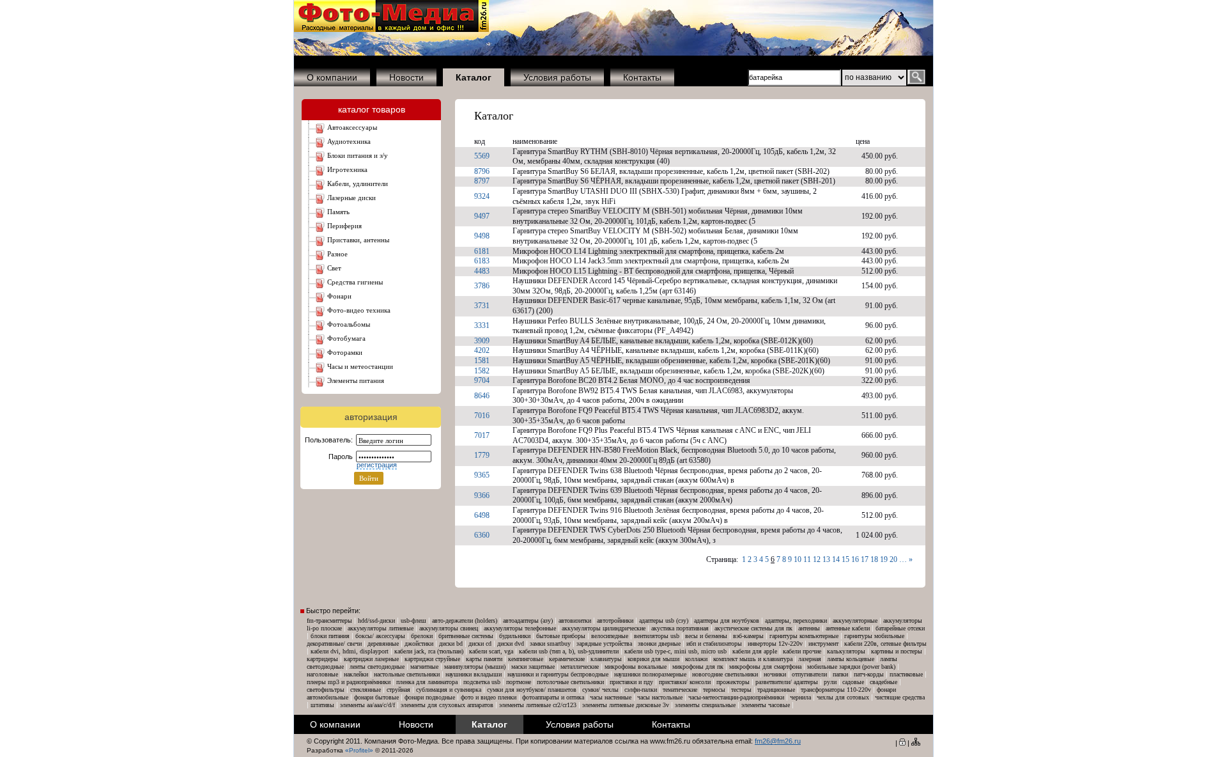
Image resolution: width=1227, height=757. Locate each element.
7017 (482, 435)
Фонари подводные (430, 697)
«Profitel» (359, 750)
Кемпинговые (525, 658)
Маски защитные (533, 666)
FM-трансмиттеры (329, 620)
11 (807, 559)
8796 (482, 171)
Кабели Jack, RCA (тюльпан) (428, 651)
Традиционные (776, 689)
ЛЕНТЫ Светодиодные (377, 666)
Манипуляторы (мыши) (474, 666)
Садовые (853, 681)
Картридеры (322, 658)
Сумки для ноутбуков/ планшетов (531, 689)
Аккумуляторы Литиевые (380, 628)
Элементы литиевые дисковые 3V (625, 704)
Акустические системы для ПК (753, 628)
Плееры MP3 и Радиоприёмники (348, 681)
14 (836, 559)
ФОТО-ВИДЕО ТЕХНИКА (358, 310)
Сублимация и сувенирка (448, 689)
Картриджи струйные (432, 658)
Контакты (642, 77)
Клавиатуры (606, 658)
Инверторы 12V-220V (775, 643)
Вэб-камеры (748, 635)
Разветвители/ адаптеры (786, 681)
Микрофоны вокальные (636, 666)
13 (826, 559)
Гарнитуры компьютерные (803, 635)
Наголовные (322, 674)
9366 (482, 495)
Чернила (800, 697)
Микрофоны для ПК (697, 666)
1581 (482, 360)
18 (874, 559)
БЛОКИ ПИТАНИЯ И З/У (357, 155)
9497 (482, 216)
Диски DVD (510, 643)
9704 (482, 380)
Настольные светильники (407, 674)
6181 (482, 251)
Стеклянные (365, 689)
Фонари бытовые (376, 697)
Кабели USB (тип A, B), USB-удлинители (569, 651)
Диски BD (451, 643)
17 (864, 559)
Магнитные (424, 666)
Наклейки (356, 674)
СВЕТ (334, 268)
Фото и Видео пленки (488, 697)
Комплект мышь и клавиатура (752, 658)
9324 (482, 196)
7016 (482, 415)
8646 (482, 395)
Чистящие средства (900, 697)
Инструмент (823, 643)
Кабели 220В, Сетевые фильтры (885, 643)
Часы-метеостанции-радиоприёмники (736, 697)
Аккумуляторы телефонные (520, 628)
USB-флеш (413, 620)
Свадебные (883, 681)
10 (797, 559)
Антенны (809, 628)
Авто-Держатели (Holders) (464, 620)
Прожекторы (733, 681)
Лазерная (809, 658)
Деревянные (383, 643)
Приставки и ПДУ (631, 681)
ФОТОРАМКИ (344, 352)
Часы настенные (610, 697)
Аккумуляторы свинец (448, 628)
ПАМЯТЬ (338, 211)
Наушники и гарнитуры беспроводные (557, 674)
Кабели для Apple (754, 651)
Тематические (680, 689)
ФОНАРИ (339, 296)
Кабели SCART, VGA (491, 651)
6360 (482, 535)
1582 (482, 370)
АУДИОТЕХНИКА (349, 141)
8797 (482, 180)
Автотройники (615, 620)
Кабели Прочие (802, 651)
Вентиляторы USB (656, 635)
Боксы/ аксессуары (380, 635)
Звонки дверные (659, 643)
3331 (482, 325)
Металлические (579, 666)
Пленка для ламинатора (427, 681)
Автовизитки (575, 620)
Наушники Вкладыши (473, 674)
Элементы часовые (765, 704)
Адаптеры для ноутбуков (726, 620)
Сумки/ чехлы (600, 689)
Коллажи (696, 658)
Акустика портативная (680, 628)
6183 (482, 260)
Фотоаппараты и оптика (553, 697)
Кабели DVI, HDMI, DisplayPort (350, 651)
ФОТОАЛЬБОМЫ (348, 324)
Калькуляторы (846, 651)
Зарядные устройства (604, 643)
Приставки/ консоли (685, 681)
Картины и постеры (896, 651)
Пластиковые (906, 674)
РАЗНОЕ (337, 254)
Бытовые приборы (560, 635)
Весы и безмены (706, 635)
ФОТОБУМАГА (346, 338)
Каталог (493, 115)
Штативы (322, 704)
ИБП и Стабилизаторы (714, 643)
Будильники (514, 635)
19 (884, 559)
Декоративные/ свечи (334, 643)
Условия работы (557, 77)
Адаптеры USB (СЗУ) (663, 620)
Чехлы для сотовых (843, 697)
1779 (482, 455)
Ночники (775, 674)
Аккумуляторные (855, 620)
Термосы (714, 689)
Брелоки (422, 635)
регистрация (377, 465)
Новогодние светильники (725, 674)
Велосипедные (609, 635)
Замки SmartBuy (550, 643)
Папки (840, 674)
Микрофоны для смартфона (765, 666)
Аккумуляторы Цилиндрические (603, 628)
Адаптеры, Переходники (796, 620)
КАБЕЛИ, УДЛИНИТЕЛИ (357, 183)
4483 (482, 271)
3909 (482, 340)
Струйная (398, 689)
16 (855, 559)
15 (845, 559)
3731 (482, 305)
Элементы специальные (705, 704)
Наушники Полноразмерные (650, 674)
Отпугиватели (809, 674)
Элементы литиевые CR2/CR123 (537, 704)
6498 (482, 515)
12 (817, 559)
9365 (482, 475)
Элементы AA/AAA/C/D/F (367, 704)
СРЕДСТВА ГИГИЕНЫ (355, 282)
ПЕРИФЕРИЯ (344, 226)
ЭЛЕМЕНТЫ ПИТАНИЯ (355, 380)
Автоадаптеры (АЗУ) (528, 620)
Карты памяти (484, 658)
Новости (406, 77)
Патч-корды (869, 674)
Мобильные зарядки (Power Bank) (851, 666)
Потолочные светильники (570, 681)
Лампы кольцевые (850, 658)
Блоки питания (330, 635)
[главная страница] (391, 29)
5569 (482, 156)
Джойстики (419, 643)
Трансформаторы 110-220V (836, 689)
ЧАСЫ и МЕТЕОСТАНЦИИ (360, 366)
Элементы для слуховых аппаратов (447, 704)
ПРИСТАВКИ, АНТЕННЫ (358, 240)
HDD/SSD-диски (376, 620)
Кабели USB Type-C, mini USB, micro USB (675, 651)
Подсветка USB (481, 681)
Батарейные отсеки (900, 628)
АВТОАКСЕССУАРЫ (352, 127)
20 (893, 559)
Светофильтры (325, 689)
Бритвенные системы (465, 635)
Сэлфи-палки (640, 689)
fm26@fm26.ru (778, 741)
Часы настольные (660, 697)
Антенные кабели (848, 628)
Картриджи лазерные (371, 658)
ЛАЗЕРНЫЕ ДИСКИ (351, 197)
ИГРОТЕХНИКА (347, 169)
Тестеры (741, 689)
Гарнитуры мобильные (874, 635)
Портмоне (518, 681)
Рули (830, 681)
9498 (482, 235)
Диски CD (479, 643)
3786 (482, 285)
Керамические (567, 658)
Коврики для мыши (653, 658)
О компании (332, 77)
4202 (482, 350)
